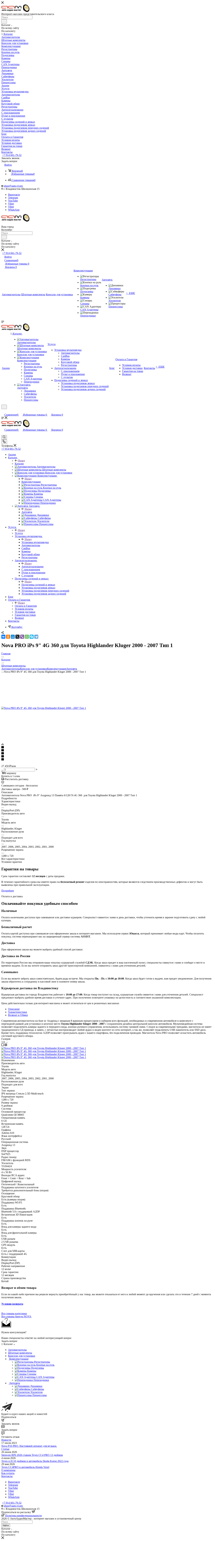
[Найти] (4, 21)
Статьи (5, 1449)
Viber (11, 203)
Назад (21, 460)
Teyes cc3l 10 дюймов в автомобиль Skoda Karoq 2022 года (35, 1461)
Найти (6, 1525)
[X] (17, 637)
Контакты (7, 1476)
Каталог (19, 463)
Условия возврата (12, 1303)
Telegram (13, 197)
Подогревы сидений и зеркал (38, 584)
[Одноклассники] (8, 637)
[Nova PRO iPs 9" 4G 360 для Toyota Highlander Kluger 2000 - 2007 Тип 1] (43, 708)
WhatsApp (13, 209)
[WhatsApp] (27, 637)
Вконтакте (14, 194)
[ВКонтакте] (3, 637)
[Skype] (32, 637)
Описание (14, 1009)
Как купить (7, 1473)
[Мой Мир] (13, 637)
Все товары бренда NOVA (16, 1316)
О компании (8, 1470)
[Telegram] (36, 637)
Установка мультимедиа (35, 542)
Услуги (19, 533)
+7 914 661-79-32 (12, 155)
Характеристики (17, 1012)
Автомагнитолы (10, 668)
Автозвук (27, 512)
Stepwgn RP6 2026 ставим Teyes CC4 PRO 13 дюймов (32, 1455)
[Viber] (22, 637)
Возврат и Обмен (18, 1015)
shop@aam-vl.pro (13, 185)
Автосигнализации (33, 566)
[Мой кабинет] (2, 411)
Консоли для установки (33, 668)
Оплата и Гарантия (26, 605)
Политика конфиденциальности (23, 1515)
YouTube (13, 200)
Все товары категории (14, 1313)
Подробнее (7, 890)
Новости (6, 1439)
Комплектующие (31, 481)
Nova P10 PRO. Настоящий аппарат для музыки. (29, 1445)
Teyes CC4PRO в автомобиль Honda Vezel (25, 1467)
